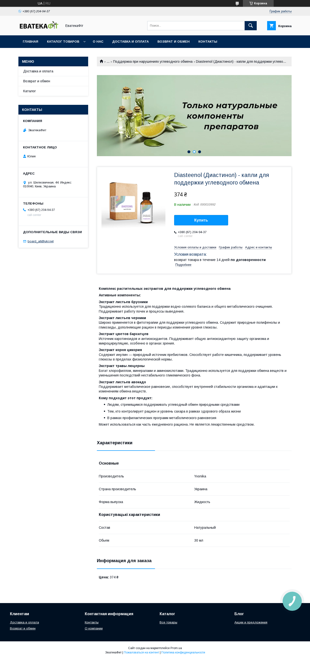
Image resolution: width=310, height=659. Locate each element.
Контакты (207, 41)
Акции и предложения (250, 622)
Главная (30, 41)
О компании (94, 628)
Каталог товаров (63, 41)
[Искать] (251, 25)
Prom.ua (176, 648)
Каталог (29, 91)
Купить (201, 220)
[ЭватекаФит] (39, 29)
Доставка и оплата (130, 41)
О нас (98, 41)
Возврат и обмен (173, 41)
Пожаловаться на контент (141, 652)
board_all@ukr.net (41, 241)
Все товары (168, 622)
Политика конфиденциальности (183, 652)
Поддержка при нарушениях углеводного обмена (153, 61)
